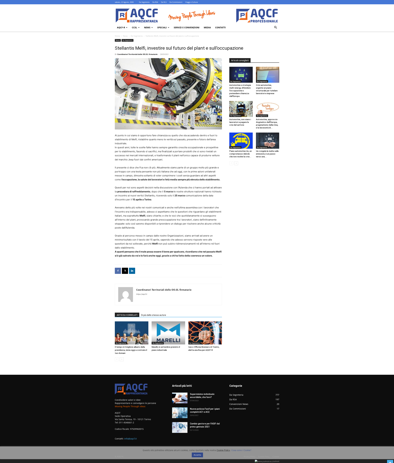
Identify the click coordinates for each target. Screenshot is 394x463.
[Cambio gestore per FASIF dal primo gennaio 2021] (179, 427)
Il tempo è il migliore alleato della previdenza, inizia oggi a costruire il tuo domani (131, 350)
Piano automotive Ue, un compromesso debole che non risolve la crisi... (240, 154)
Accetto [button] (197, 455)
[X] (125, 271)
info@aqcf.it (130, 438)
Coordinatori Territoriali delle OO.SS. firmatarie (137, 54)
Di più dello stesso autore (153, 315)
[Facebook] (118, 271)
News (147, 27)
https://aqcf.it (141, 294)
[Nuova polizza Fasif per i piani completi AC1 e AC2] (179, 412)
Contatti (220, 27)
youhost (275, 461)
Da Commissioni (175, 2)
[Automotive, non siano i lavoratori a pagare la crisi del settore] (241, 109)
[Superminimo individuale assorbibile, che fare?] (179, 398)
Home (117, 36)
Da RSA (155, 2)
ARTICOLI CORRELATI (127, 315)
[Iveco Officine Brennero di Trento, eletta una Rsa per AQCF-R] (205, 332)
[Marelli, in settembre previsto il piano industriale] (168, 332)
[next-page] (122, 359)
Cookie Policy (223, 450)
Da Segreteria (144, 2)
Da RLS (164, 2)
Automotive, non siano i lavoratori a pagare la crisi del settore (240, 122)
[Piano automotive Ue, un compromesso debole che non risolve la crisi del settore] (241, 141)
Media (207, 27)
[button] (275, 27)
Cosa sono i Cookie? (241, 450)
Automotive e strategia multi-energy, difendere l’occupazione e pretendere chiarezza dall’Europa (240, 90)
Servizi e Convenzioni (186, 27)
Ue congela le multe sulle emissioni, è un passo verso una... (267, 154)
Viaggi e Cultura (191, 2)
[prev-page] (117, 359)
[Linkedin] (132, 271)
